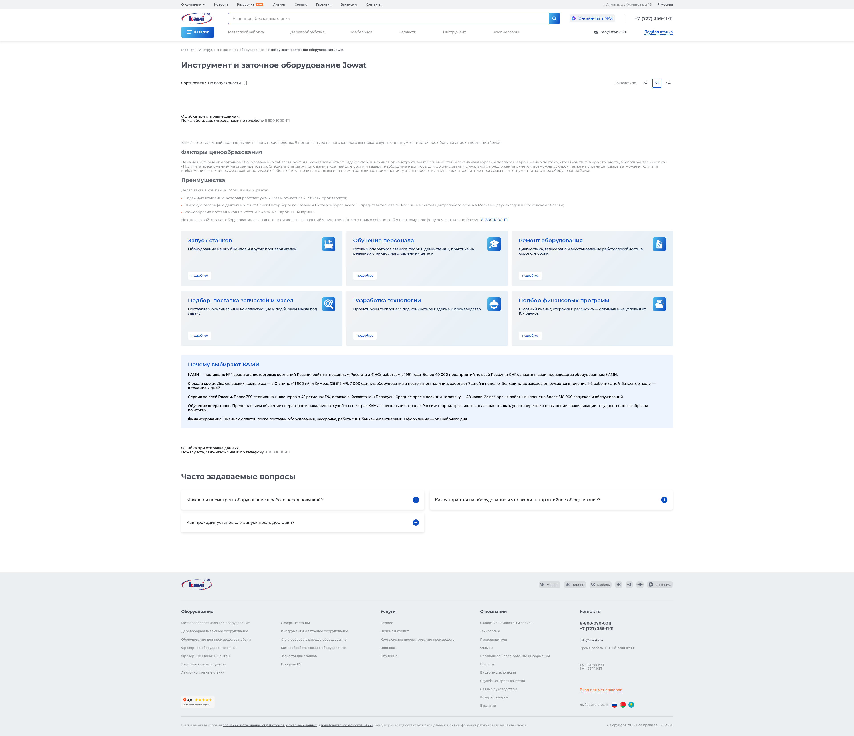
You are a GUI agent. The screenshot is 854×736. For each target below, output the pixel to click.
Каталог (201, 32)
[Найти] (554, 18)
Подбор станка (658, 32)
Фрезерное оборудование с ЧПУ (208, 648)
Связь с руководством (498, 689)
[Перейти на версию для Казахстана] (631, 705)
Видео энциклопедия (498, 672)
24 (645, 83)
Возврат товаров (494, 697)
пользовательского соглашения (347, 725)
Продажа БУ (291, 664)
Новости (221, 4)
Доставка (388, 648)
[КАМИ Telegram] (629, 584)
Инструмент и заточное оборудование (231, 50)
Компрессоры (506, 32)
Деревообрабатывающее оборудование (214, 631)
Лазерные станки (295, 623)
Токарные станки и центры (203, 664)
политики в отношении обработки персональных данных (270, 725)
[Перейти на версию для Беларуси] (623, 705)
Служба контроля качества (502, 681)
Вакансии (349, 4)
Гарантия (324, 4)
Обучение (389, 656)
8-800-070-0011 (595, 623)
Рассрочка (245, 4)
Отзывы (486, 648)
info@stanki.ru (591, 640)
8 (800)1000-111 (494, 220)
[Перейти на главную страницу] (196, 584)
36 (657, 83)
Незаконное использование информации (515, 656)
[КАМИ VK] (618, 584)
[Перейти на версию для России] (614, 705)
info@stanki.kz (613, 32)
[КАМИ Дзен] (640, 584)
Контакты (373, 4)
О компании (191, 4)
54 (668, 83)
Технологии (490, 631)
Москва (667, 4)
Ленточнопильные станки (203, 672)
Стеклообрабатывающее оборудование (314, 640)
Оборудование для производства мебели (216, 640)
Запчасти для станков (299, 656)
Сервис (301, 4)
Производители (493, 640)
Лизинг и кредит (395, 631)
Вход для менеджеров (601, 690)
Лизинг (279, 4)
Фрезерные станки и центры (205, 656)
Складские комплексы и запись (506, 623)
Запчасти (407, 32)
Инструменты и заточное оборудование (314, 631)
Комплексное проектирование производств (418, 640)
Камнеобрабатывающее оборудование (313, 648)
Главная (187, 50)
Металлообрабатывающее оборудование (215, 623)
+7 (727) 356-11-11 (654, 18)
